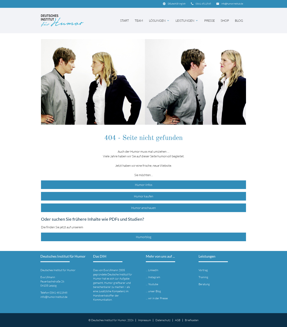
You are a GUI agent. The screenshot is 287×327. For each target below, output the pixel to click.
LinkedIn (153, 270)
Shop (225, 20)
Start (124, 20)
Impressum (144, 320)
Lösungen (159, 20)
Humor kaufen (143, 196)
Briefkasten (192, 320)
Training (203, 277)
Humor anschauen (143, 208)
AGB (177, 320)
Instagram (154, 277)
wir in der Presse (158, 298)
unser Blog (154, 291)
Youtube (153, 284)
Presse (209, 20)
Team (139, 20)
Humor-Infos (143, 185)
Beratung (204, 284)
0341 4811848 (203, 3)
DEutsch (172, 3)
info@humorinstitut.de (232, 3)
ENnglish (181, 3)
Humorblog (143, 237)
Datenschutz (162, 320)
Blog (239, 20)
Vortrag (203, 270)
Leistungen (187, 20)
